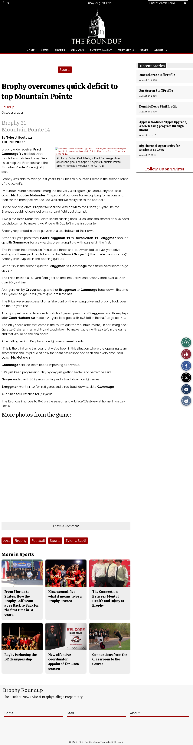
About (158, 50)
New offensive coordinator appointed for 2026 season (63, 662)
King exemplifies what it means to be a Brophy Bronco (65, 596)
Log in (121, 742)
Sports (60, 50)
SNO (113, 742)
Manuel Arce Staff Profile (157, 75)
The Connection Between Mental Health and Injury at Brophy (108, 598)
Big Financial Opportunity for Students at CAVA (159, 148)
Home (31, 50)
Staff (144, 50)
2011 (6, 541)
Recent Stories (152, 65)
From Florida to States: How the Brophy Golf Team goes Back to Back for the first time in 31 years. (21, 603)
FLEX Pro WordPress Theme (93, 742)
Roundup (8, 107)
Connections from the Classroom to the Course (109, 659)
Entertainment (101, 50)
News (45, 50)
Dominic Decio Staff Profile (158, 106)
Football (38, 541)
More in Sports (18, 554)
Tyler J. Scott (75, 541)
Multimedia (126, 50)
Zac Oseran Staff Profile (156, 91)
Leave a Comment (66, 526)
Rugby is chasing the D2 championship (20, 657)
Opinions (77, 50)
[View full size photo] (92, 151)
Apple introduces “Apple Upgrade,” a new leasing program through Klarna (163, 126)
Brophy (21, 541)
